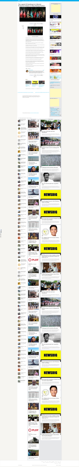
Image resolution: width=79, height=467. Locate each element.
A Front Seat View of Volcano (23, 229)
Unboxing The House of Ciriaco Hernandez (23, 132)
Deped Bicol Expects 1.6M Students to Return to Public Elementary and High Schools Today (33, 253)
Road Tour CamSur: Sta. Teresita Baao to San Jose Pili (23, 204)
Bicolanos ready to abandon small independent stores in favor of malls (55, 40)
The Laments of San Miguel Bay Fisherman (23, 173)
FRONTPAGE (42, 461)
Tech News (31, 433)
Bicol (30, 88)
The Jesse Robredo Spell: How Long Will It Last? (50, 184)
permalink (41, 88)
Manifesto (38, 0)
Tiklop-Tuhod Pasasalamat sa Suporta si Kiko (33, 207)
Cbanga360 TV (59, 462)
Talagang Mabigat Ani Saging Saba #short (23, 248)
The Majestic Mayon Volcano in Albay (54, 114)
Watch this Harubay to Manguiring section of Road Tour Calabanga (23, 162)
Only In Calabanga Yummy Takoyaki (23, 188)
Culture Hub (26, 0)
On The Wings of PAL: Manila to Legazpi (23, 124)
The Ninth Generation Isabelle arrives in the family (23, 136)
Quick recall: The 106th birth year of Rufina (23, 139)
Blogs (50, 66)
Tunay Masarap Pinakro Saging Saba (23, 241)
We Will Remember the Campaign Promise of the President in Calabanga (33, 241)
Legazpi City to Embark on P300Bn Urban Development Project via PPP (42, 92)
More (35, 0)
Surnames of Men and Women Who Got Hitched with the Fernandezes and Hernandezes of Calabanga (23, 128)
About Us (60, 463)
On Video (23, 0)
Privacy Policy (56, 463)
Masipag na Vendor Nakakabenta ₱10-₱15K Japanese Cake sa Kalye (23, 192)
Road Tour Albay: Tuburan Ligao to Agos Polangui (23, 211)
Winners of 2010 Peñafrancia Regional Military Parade (33, 141)
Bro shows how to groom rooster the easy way (23, 218)
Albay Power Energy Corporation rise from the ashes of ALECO (33, 163)
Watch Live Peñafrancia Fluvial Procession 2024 (23, 150)
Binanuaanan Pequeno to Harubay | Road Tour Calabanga (23, 166)
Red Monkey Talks (48, 462)
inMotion (54, 60)
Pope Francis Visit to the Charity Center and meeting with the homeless (55, 26)
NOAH (30, 398)
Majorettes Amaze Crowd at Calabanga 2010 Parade (50, 148)
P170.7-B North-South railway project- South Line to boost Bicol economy (33, 153)
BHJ (56, 462)
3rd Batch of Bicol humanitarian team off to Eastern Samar (35, 85)
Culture (52, 39)
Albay (34, 88)
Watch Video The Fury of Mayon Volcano (32, 197)
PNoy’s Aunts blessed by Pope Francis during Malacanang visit (55, 54)
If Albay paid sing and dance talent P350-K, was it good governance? (50, 275)
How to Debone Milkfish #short (23, 233)
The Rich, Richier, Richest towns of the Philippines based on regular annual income (33, 276)
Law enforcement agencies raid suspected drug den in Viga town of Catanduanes (25, 92)
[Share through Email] (0, 235)
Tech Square (33, 0)
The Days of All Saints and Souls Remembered (48, 132)
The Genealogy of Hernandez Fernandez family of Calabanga (23, 147)
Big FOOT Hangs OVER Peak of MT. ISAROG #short (23, 158)
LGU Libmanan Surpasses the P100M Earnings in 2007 (33, 187)
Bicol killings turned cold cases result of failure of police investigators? (33, 174)
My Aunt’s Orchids (52, 67)
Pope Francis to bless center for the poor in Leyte (55, 33)
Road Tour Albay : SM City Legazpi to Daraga (23, 226)
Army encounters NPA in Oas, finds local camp (33, 287)
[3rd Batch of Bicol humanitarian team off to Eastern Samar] (35, 82)
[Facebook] (43, 70)
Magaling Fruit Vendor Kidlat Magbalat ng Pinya (23, 222)
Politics (56, 461)
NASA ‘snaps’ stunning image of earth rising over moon (55, 19)
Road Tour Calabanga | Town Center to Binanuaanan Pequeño (23, 170)
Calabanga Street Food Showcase (53, 73)
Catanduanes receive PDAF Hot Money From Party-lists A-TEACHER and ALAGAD (55, 79)
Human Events (51, 60)
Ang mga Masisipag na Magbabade (23, 120)
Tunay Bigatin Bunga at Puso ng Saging (23, 244)
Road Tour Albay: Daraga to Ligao (23, 214)
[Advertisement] (55, 8)
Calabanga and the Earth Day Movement (50, 167)
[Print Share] (0, 234)
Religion (51, 46)
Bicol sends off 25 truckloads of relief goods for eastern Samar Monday (51, 219)
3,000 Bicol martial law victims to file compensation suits (28, 85)
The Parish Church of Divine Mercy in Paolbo (55, 115)
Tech (47, 461)
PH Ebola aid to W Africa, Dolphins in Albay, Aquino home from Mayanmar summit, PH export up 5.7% (50, 256)
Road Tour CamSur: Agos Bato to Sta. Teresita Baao (23, 207)
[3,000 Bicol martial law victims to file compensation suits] (29, 82)
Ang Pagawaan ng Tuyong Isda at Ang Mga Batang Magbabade (23, 181)
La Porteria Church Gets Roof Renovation (33, 129)
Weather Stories (32, 298)
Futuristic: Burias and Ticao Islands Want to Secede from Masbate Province (33, 230)
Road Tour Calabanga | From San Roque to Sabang (23, 185)
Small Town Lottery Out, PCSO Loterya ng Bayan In (56, 110)
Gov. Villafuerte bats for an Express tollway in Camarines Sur (50, 238)
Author (26, 68)
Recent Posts (29, 68)
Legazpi (36, 88)
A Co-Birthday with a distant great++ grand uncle (23, 143)
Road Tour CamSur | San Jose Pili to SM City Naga (23, 199)
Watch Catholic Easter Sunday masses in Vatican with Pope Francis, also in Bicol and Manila (33, 218)
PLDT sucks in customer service (32, 264)
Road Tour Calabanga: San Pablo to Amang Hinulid (23, 196)
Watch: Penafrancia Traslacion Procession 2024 (23, 154)
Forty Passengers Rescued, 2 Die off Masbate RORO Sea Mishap (50, 202)
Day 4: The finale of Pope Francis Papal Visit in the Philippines (55, 47)
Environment (53, 461)
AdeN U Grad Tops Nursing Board (54, 108)
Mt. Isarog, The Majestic (53, 112)
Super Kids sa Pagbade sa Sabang (23, 177)
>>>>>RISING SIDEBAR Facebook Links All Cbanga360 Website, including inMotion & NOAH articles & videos (55, 82)
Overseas (30, 0)
